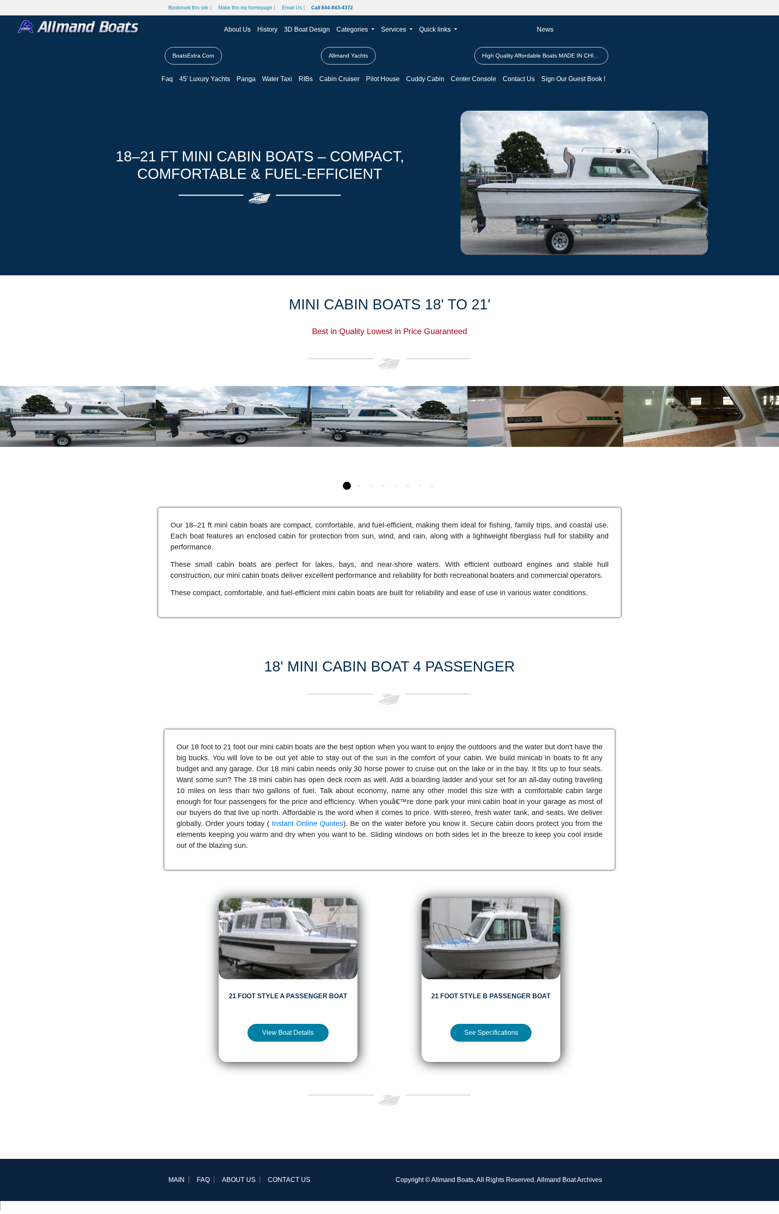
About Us (237, 29)
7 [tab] (420, 486)
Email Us (292, 8)
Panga (246, 78)
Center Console (473, 78)
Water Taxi (277, 78)
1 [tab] (347, 486)
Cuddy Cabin (425, 78)
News (545, 29)
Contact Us (519, 78)
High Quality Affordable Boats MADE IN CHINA (541, 55)
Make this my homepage (245, 8)
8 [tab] (432, 486)
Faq (167, 78)
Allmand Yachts (348, 55)
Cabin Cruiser (339, 78)
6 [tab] (408, 486)
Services (394, 29)
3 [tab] (371, 486)
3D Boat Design (307, 29)
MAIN (176, 1179)
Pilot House (383, 78)
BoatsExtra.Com (193, 55)
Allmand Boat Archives (569, 1179)
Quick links (435, 29)
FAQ (203, 1179)
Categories (353, 29)
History (267, 29)
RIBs (306, 78)
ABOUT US (239, 1179)
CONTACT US (289, 1179)
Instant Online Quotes (307, 823)
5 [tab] (396, 486)
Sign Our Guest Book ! (573, 78)
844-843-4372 (24, 1205)
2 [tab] (359, 486)
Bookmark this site (188, 8)
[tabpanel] (78, 430)
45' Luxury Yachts (204, 78)
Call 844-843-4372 (332, 8)
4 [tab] (383, 486)
